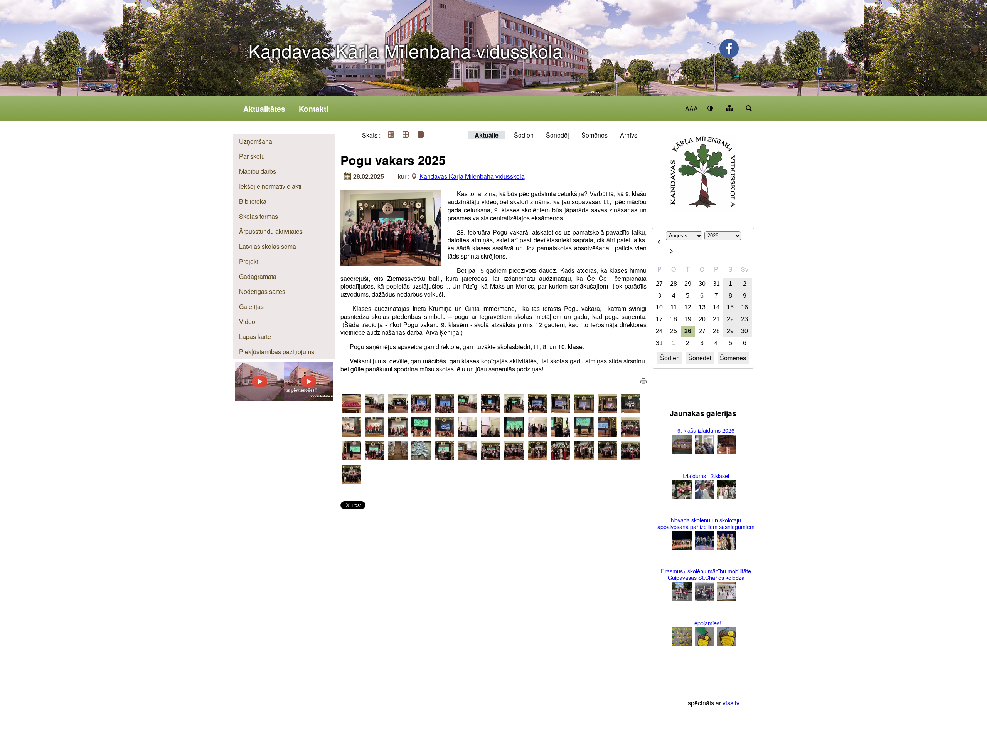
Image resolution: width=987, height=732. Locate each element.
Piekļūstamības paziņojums (276, 351)
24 (659, 331)
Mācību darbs (257, 171)
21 (716, 319)
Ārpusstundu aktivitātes (271, 231)
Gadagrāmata (257, 276)
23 (744, 319)
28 (673, 283)
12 (687, 307)
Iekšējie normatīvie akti (270, 186)
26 (687, 331)
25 (673, 331)
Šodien (524, 135)
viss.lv (731, 702)
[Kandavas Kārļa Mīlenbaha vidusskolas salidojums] (259, 398)
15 (730, 307)
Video (247, 321)
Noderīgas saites (262, 291)
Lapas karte (255, 336)
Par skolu (252, 156)
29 (687, 283)
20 (702, 319)
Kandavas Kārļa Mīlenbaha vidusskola (405, 50)
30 (702, 283)
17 (659, 319)
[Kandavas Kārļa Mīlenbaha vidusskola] (308, 398)
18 (673, 319)
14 (716, 307)
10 (659, 307)
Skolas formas (258, 216)
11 (673, 307)
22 (730, 319)
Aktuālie (487, 135)
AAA (691, 108)
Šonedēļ (557, 135)
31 (716, 283)
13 (702, 307)
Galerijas (251, 306)
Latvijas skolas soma (267, 246)
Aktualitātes (264, 108)
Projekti (249, 261)
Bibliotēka (252, 201)
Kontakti (313, 108)
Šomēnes (594, 135)
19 (687, 319)
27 (659, 283)
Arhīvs (628, 135)
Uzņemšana (255, 141)
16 (744, 307)
